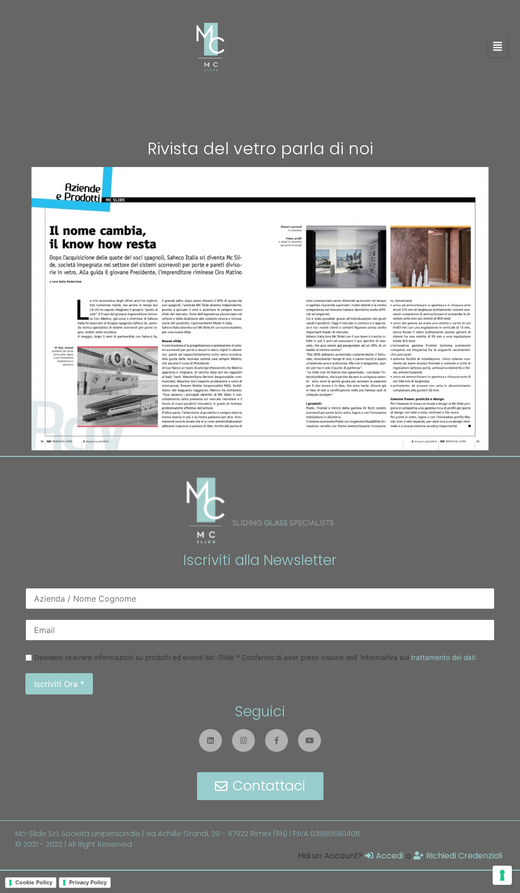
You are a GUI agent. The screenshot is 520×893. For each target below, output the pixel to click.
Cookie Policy (33, 882)
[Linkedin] (210, 740)
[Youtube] (309, 740)
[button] (497, 47)
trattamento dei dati (443, 657)
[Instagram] (243, 740)
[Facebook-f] (276, 740)
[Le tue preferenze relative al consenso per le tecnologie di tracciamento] (502, 875)
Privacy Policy (88, 882)
